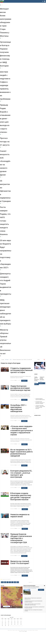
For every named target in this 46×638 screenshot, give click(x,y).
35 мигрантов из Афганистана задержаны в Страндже (5, 191)
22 (2, 624)
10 (8, 621)
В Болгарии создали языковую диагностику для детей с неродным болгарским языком (20, 496)
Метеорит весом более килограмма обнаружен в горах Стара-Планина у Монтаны (5, 22)
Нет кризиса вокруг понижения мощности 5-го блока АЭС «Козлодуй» (40, 402)
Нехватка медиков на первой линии (19, 515)
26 (14, 624)
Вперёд (15, 582)
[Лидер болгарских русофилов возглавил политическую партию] (5, 387)
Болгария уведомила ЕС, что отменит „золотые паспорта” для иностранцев (21, 474)
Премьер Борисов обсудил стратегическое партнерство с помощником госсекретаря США (21, 538)
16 (5, 622)
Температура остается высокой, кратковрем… (42, 378)
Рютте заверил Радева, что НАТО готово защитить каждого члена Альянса (5, 220)
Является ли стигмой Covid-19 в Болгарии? (19, 562)
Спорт (26, 630)
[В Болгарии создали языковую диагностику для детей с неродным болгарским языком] (5, 494)
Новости (16, 380)
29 (2, 625)
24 (8, 624)
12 (14, 621)
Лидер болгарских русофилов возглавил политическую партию (20, 388)
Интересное (36, 630)
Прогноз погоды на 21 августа (4, 141)
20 (17, 622)
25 (11, 624)
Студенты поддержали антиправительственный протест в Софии (21, 370)
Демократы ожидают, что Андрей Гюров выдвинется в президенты (5, 284)
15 (2, 622)
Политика (19, 630)
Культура (16, 630)
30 (5, 625)
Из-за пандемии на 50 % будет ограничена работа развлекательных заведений (21, 453)
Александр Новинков (33, 588)
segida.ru (26, 631)
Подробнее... (36, 384)
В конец (18, 582)
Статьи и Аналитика (29, 630)
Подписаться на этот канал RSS (6, 579)
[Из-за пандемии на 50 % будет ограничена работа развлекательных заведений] (5, 451)
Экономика (21, 630)
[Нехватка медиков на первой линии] (5, 515)
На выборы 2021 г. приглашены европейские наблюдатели (18, 408)
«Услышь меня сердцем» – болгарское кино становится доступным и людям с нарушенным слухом (21, 430)
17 (8, 622)
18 (11, 622)
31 (8, 625)
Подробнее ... (24, 380)
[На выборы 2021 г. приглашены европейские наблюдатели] (5, 406)
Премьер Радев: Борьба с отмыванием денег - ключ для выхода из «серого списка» (5, 118)
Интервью (33, 630)
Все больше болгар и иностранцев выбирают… (31, 586)
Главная (9, 630)
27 (17, 624)
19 (14, 622)
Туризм (24, 630)
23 (5, 624)
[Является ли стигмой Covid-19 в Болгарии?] (5, 562)
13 (17, 621)
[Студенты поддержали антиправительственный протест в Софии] (5, 369)
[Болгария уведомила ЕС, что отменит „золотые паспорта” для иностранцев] (5, 472)
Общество (16, 508)
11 (11, 621)
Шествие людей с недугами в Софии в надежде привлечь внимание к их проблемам (5, 85)
